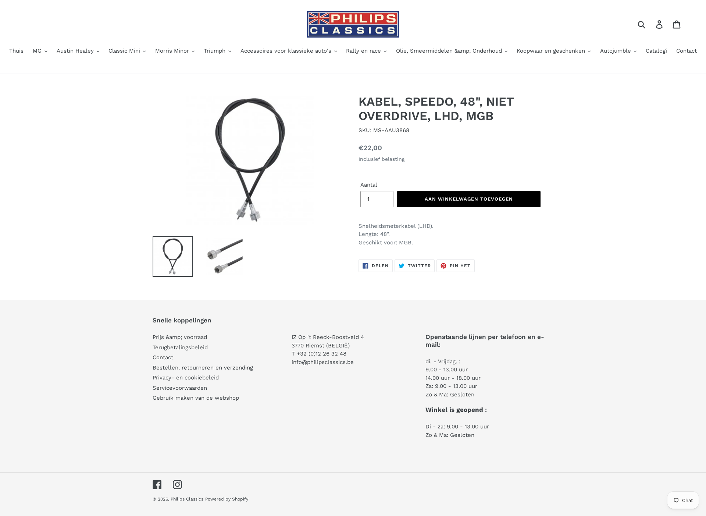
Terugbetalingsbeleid (180, 347)
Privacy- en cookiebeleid (186, 377)
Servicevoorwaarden (180, 388)
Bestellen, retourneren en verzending (203, 367)
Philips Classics (187, 499)
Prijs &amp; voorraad (180, 337)
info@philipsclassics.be (323, 362)
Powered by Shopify (226, 499)
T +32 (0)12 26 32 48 (319, 353)
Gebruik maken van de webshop (196, 398)
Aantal (368, 184)
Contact (163, 357)
